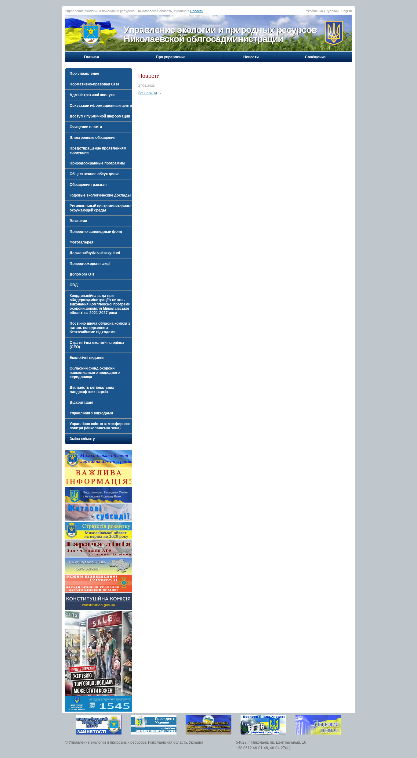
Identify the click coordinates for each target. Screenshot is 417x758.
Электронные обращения (92, 137)
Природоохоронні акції (90, 264)
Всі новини (147, 93)
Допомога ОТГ (82, 274)
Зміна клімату (82, 439)
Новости (196, 11)
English (346, 11)
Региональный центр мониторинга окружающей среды (101, 208)
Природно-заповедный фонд (96, 231)
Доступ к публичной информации (100, 116)
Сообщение (315, 57)
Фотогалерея (81, 242)
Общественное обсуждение (95, 174)
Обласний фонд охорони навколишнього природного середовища (95, 372)
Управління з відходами (91, 413)
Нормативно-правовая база (94, 84)
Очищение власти (86, 127)
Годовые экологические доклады (100, 195)
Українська (314, 11)
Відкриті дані (81, 402)
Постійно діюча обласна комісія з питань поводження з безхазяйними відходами (100, 327)
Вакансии (78, 221)
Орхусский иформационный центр (101, 105)
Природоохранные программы (97, 163)
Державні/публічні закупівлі (95, 253)
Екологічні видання (87, 358)
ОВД (74, 285)
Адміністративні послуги (92, 95)
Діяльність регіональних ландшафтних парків (92, 389)
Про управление (171, 57)
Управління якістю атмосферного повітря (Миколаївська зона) (100, 426)
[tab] (98, 73)
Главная (91, 57)
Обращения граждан (88, 184)
